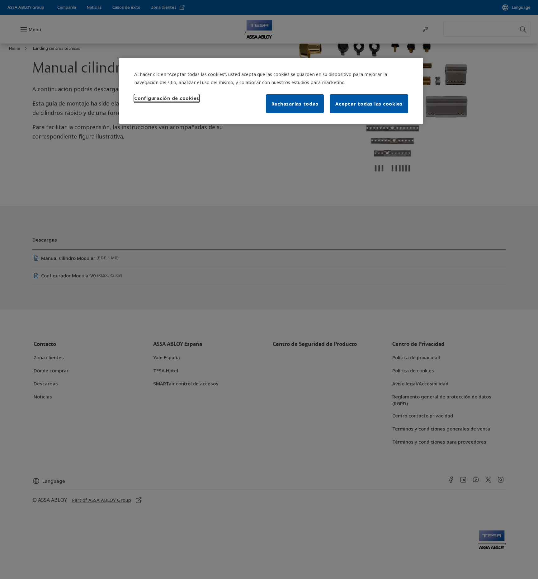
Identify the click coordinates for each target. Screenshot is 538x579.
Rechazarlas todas (295, 104)
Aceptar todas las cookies (369, 104)
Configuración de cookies (166, 98)
